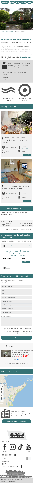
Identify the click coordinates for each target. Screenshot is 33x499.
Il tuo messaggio (6, 316)
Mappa (29, 2)
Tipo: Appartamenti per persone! (22, 350)
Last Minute (22, 363)
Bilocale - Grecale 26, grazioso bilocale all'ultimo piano (15, 187)
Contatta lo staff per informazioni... (10, 466)
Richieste (23, 2)
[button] (14, 359)
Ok (29, 458)
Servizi (12, 2)
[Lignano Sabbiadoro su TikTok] (20, 447)
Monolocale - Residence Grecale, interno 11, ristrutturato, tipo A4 (15, 140)
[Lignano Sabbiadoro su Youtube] (28, 447)
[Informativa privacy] (22, 333)
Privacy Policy (12, 481)
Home (2, 31)
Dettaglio (27, 155)
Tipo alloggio (5, 2)
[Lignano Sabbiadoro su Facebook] (5, 447)
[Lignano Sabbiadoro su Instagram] (13, 447)
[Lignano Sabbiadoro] (17, 435)
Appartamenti (9, 31)
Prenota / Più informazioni (16, 421)
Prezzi (17, 2)
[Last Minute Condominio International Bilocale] (6, 353)
